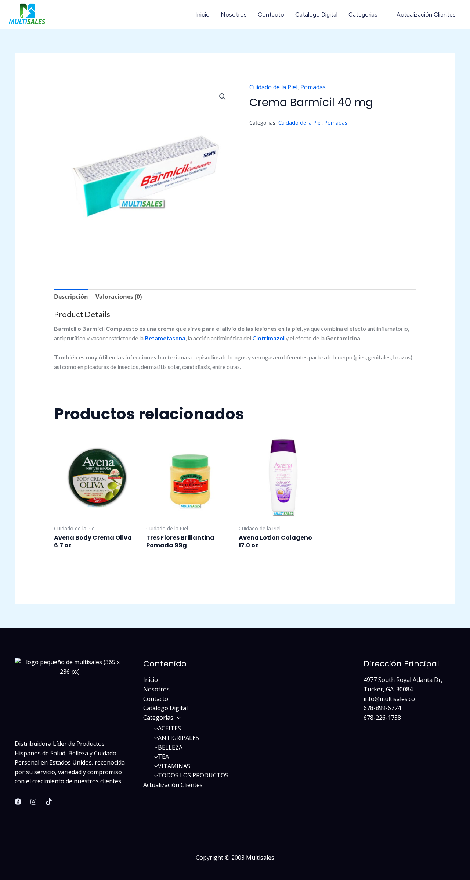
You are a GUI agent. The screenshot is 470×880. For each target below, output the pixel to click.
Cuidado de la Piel (273, 87)
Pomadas (313, 87)
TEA (163, 756)
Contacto (271, 14)
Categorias (362, 14)
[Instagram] (33, 801)
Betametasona (165, 338)
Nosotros (234, 14)
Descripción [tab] (71, 297)
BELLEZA (170, 747)
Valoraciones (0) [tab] (118, 297)
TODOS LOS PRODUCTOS (193, 775)
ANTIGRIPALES (178, 738)
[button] (222, 96)
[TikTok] (49, 801)
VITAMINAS (174, 766)
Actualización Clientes (426, 14)
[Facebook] (18, 801)
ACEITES (169, 728)
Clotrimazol (268, 338)
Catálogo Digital (316, 14)
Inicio (202, 14)
